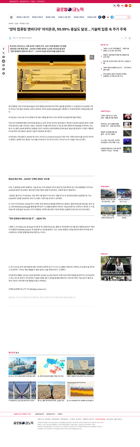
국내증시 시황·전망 (64, 17)
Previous (103, 266)
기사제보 (72, 419)
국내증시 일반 (91, 17)
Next (128, 266)
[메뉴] (11, 17)
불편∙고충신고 (118, 419)
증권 (16, 24)
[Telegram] (112, 17)
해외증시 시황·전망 (23, 17)
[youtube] (107, 17)
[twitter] (103, 17)
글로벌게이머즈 (24, 1)
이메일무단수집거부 (88, 419)
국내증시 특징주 (78, 17)
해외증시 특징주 (37, 17)
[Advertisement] (52, 158)
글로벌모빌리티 (13, 1)
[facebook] (99, 17)
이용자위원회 (55, 419)
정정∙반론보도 (64, 419)
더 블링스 (33, 1)
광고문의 (78, 419)
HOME (11, 24)
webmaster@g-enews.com (75, 428)
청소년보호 (110, 419)
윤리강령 (47, 419)
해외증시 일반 (50, 17)
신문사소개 (40, 419)
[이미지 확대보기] (92, 57)
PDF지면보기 (41, 1)
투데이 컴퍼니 (105, 187)
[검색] (129, 17)
